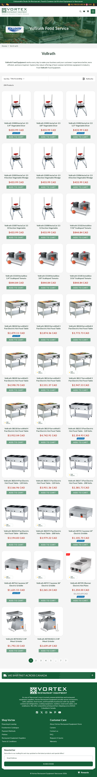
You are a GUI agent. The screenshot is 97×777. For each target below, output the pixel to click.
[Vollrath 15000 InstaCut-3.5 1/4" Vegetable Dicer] (16, 105)
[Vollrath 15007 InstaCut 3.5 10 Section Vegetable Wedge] (16, 207)
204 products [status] (9, 85)
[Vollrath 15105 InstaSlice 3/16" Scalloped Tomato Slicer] (80, 258)
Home (4, 46)
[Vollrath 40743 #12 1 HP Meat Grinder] (16, 621)
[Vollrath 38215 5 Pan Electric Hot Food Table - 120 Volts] (48, 463)
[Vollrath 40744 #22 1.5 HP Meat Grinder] (48, 621)
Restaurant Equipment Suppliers (14, 738)
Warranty (53, 741)
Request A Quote (56, 738)
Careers (53, 728)
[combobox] (14, 79)
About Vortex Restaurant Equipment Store (66, 724)
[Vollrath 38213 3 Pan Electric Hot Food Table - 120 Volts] (80, 410)
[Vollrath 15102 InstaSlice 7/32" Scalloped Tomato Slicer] (80, 207)
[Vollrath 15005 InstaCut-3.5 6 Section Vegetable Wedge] (48, 157)
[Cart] (88, 11)
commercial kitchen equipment (69, 65)
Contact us (54, 731)
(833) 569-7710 (3, 5)
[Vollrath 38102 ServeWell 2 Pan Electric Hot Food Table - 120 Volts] (16, 308)
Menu (93, 11)
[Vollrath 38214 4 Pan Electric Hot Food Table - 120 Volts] (16, 463)
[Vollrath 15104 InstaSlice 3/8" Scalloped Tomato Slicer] (48, 258)
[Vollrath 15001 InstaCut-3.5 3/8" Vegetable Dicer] (48, 105)
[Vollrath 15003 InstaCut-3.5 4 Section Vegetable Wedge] (16, 157)
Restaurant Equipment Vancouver (49, 773)
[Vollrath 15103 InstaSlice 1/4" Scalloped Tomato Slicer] (16, 258)
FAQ (51, 734)
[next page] (65, 660)
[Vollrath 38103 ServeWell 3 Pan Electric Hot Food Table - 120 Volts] (48, 308)
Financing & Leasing (9, 724)
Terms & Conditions (9, 741)
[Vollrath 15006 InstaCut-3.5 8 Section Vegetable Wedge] (80, 157)
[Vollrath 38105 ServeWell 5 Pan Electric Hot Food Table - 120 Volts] (16, 360)
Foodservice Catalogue (10, 728)
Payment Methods (8, 731)
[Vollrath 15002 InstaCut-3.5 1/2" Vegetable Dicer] (80, 105)
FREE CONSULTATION (7, 5)
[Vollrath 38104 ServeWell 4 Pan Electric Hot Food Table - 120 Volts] (80, 308)
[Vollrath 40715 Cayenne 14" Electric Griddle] (80, 513)
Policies (4, 734)
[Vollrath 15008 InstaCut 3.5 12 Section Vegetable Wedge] (48, 207)
